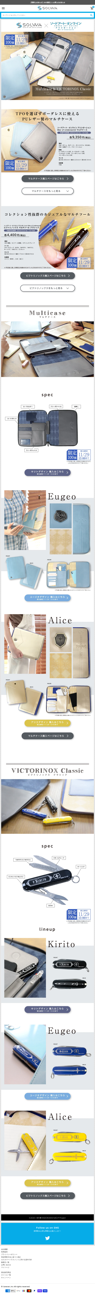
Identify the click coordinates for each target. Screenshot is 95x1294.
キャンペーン (6, 1278)
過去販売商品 (6, 1272)
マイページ (5, 1267)
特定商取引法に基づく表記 (11, 1257)
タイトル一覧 (6, 1275)
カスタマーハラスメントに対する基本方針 (16, 1260)
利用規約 (4, 1252)
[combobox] (45, 15)
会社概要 (4, 1249)
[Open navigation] (3, 8)
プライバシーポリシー (9, 1254)
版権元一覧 (5, 1262)
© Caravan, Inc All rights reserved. (15, 1287)
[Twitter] (47, 1238)
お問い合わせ (6, 1265)
